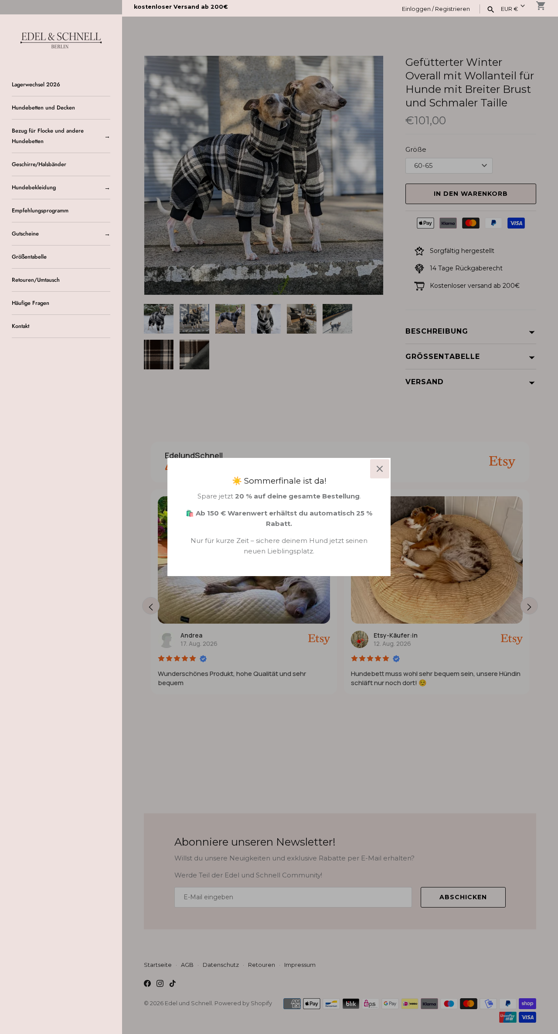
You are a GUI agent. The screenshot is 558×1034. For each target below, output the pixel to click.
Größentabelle (29, 257)
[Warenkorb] (541, 5)
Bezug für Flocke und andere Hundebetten (48, 135)
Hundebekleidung (34, 187)
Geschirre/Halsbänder (39, 164)
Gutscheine (25, 233)
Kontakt (20, 326)
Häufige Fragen (30, 303)
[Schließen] (379, 468)
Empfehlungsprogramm (40, 210)
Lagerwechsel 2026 (36, 84)
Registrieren (452, 9)
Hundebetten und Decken (43, 107)
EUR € (509, 9)
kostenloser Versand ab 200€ (181, 6)
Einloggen (416, 9)
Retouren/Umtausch (36, 280)
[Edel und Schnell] (61, 39)
